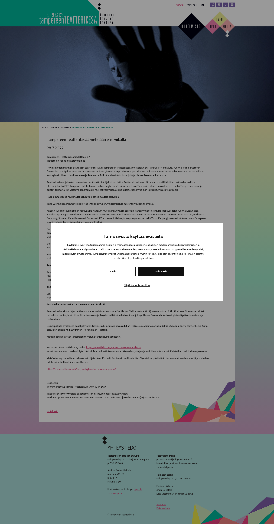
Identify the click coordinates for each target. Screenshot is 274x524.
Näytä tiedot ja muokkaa (137, 285)
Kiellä (113, 271)
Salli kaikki (161, 271)
